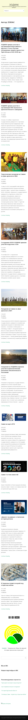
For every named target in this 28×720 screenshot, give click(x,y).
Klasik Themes (22, 717)
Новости (4, 59)
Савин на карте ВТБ (8, 424)
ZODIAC (4, 57)
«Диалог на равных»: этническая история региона (12, 518)
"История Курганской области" (9, 690)
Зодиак (14, 4)
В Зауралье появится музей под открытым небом (12, 584)
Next (17, 617)
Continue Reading (5, 85)
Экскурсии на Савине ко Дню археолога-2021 (11, 310)
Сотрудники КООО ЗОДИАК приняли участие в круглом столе (13, 243)
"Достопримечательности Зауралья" (10, 686)
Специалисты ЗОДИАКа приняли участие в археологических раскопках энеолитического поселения (12, 369)
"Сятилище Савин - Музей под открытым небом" (13, 694)
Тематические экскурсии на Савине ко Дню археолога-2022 (13, 175)
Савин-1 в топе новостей (9, 475)
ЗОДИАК (4, 648)
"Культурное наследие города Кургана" (11, 683)
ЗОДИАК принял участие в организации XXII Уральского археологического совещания (11, 107)
